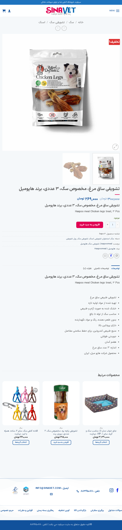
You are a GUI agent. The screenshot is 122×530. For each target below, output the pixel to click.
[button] (114, 11)
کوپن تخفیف (64, 510)
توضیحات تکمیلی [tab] (101, 268)
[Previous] (113, 92)
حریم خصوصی (7, 510)
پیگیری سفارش (97, 510)
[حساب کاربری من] (9, 10)
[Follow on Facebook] (117, 490)
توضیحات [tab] (115, 268)
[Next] (6, 92)
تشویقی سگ (57, 22)
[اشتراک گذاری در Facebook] (111, 255)
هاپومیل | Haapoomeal (105, 248)
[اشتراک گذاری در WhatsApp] (116, 255)
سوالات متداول (115, 510)
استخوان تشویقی (102, 238)
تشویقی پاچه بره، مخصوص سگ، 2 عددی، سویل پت (61, 432)
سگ (71, 22)
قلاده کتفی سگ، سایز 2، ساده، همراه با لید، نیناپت (21, 432)
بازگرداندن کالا (80, 510)
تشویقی (96, 243)
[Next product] (64, 28)
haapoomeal (106, 243)
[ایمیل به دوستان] (105, 255)
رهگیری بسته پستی (45, 510)
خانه (80, 22)
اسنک (42, 22)
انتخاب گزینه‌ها (101, 442)
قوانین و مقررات (25, 510)
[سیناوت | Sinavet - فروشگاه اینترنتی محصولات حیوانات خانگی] (61, 11)
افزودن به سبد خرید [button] (61, 442)
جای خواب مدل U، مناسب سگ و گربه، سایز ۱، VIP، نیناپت (101, 432)
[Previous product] (57, 28)
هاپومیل (83, 243)
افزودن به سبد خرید (89, 225)
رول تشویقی (71, 238)
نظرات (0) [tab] (87, 268)
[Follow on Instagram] (111, 490)
